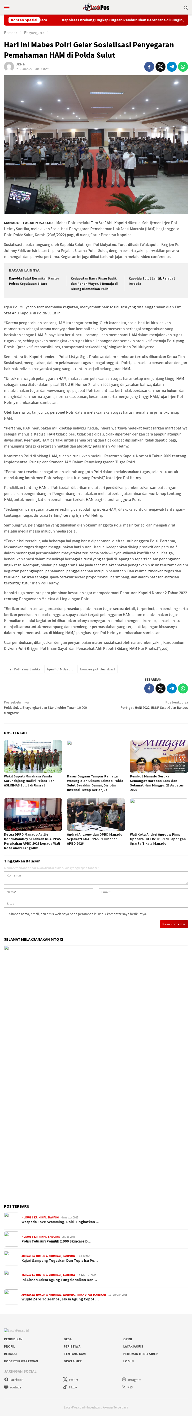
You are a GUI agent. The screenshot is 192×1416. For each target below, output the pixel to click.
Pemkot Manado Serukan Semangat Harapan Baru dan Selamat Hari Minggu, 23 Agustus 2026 (157, 783)
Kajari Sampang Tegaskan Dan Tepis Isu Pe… (60, 1260)
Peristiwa (72, 1346)
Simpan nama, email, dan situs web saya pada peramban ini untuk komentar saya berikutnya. (78, 914)
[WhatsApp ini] (183, 67)
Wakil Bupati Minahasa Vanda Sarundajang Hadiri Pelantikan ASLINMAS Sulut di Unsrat (29, 780)
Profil (9, 1346)
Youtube (15, 1387)
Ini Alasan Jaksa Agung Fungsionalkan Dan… (59, 1280)
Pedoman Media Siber (140, 1354)
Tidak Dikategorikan (91, 1294)
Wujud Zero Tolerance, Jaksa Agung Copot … (60, 1299)
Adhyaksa (28, 1256)
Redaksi (10, 1354)
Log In (128, 1361)
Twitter (73, 1380)
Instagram (134, 1380)
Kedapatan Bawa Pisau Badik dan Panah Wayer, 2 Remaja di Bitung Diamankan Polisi (94, 283)
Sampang (68, 1256)
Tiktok (73, 1387)
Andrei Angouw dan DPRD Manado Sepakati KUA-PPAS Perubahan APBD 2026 (94, 839)
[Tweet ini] (161, 67)
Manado (53, 1217)
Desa (68, 1339)
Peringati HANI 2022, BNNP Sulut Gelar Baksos (154, 705)
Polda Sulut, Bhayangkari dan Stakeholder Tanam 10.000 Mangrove (45, 707)
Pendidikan (13, 1339)
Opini (127, 1339)
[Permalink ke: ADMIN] (9, 66)
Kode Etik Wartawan (21, 1361)
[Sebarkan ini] (149, 67)
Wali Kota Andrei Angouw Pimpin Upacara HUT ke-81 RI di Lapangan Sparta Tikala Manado (158, 839)
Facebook (16, 1380)
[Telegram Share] (172, 67)
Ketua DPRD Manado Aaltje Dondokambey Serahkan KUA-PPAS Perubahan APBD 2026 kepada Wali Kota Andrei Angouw (32, 841)
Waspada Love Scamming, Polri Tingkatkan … (60, 1222)
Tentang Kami (75, 1354)
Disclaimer (73, 1361)
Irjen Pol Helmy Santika (23, 669)
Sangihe (54, 1236)
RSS (130, 1387)
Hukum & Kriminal (34, 1217)
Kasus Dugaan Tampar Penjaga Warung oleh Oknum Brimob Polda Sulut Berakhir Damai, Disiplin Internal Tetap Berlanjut (95, 783)
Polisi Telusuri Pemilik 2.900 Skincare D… (56, 1241)
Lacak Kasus (133, 1346)
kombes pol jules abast (97, 669)
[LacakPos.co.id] (96, 7)
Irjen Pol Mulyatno (60, 669)
